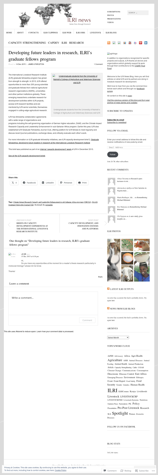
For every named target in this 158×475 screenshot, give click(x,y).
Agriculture (115, 360)
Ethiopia (139, 377)
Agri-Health (137, 355)
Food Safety (130, 381)
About (20, 32)
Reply (100, 276)
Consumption (142, 370)
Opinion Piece (113, 403)
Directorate (113, 373)
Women (132, 414)
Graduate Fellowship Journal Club (21, 204)
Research (76, 42)
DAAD (95, 202)
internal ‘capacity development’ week (56, 149)
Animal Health (120, 363)
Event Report (119, 381)
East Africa (140, 373)
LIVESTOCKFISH (115, 400)
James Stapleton (36, 64)
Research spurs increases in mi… (129, 179)
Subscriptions (113, 11)
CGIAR (141, 367)
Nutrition (144, 399)
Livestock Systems (131, 399)
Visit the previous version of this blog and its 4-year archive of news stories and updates (128, 101)
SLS (109, 414)
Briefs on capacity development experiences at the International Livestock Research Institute (32, 226)
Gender (119, 385)
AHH (125, 360)
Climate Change (114, 370)
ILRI (64, 42)
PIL (130, 403)
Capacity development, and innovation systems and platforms (83, 224)
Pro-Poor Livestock (128, 408)
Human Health (138, 384)
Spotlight (120, 413)
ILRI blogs (111, 32)
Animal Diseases (136, 360)
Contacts (33, 32)
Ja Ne (23, 254)
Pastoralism (123, 403)
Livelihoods (142, 391)
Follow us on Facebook (121, 426)
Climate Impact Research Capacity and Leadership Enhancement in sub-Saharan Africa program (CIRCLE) (52, 202)
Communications (129, 370)
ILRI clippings (51, 32)
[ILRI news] (56, 15)
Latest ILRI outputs (122, 289)
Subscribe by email (115, 119)
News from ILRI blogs (122, 308)
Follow (112, 154)
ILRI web (66, 32)
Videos (110, 22)
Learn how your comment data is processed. (55, 331)
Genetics (126, 385)
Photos (110, 15)
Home (9, 32)
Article (111, 367)
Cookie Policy (60, 470)
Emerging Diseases (115, 377)
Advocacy (118, 356)
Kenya (133, 391)
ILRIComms (123, 391)
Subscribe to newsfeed (116, 122)
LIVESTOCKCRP (129, 396)
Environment (129, 377)
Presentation (112, 408)
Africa (127, 355)
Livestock (95, 32)
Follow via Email (117, 130)
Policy (136, 403)
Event (110, 381)
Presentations (114, 19)
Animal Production (135, 364)
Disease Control (126, 373)
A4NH (110, 355)
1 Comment (98, 64)
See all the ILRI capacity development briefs (26, 155)
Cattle (135, 367)
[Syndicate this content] (108, 289)
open (130, 95)
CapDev (53, 42)
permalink (49, 204)
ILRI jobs (80, 32)
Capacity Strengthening (27, 42)
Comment (87, 320)
